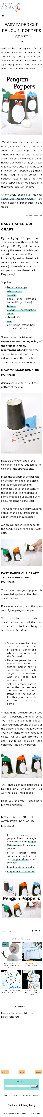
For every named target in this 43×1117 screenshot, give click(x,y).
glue (9, 321)
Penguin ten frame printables (21, 867)
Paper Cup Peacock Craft (18, 198)
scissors (11, 295)
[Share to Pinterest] (39, 931)
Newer (5, 1072)
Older (38, 1072)
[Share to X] (36, 931)
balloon (11, 306)
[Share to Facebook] (32, 931)
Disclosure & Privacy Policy (21, 1105)
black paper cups (17, 287)
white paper (14, 291)
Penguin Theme (20, 859)
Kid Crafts (6, 931)
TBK (38, 1113)
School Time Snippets (18, 1113)
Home (22, 1072)
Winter (14, 931)
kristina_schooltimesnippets (22, 1096)
